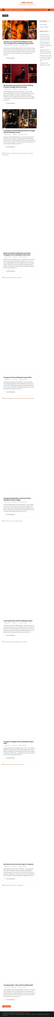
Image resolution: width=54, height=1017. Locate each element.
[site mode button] (48, 10)
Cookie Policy (33, 1014)
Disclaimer (12, 1014)
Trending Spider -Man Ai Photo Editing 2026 (18, 985)
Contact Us (40, 1014)
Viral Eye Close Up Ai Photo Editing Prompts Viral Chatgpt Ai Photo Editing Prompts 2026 (18, 42)
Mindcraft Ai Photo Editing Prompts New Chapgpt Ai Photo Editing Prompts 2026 (16, 254)
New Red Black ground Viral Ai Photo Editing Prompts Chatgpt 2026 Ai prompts (18, 86)
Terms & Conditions (20, 1014)
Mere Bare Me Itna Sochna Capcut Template (18, 864)
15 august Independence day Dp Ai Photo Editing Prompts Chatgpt (17, 499)
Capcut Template (19, 10)
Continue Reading (10, 58)
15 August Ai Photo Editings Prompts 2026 (17, 377)
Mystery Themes (26, 1012)
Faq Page (27, 1014)
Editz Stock (27, 2)
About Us (5, 1015)
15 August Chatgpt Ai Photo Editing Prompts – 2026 (18, 742)
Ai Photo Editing (9, 10)
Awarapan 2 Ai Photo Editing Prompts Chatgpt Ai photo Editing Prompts (19, 131)
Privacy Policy (5, 1014)
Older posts (7, 1006)
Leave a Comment (23, 45)
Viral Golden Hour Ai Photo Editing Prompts (17, 621)
